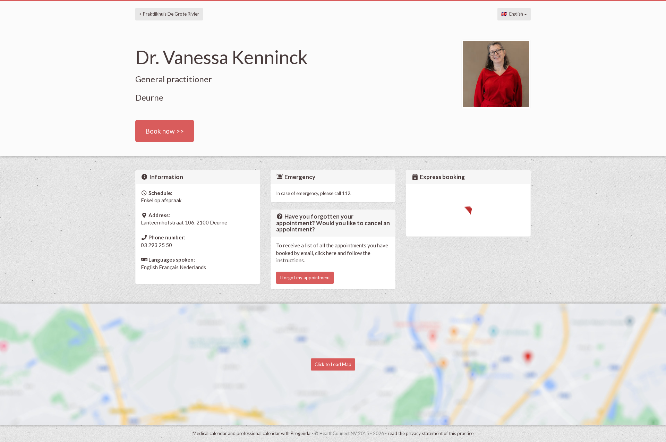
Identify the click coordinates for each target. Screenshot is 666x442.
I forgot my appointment (305, 277)
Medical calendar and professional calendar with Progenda (251, 433)
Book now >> (164, 131)
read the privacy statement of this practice (430, 433)
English (515, 14)
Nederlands (193, 267)
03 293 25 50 (156, 245)
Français (169, 267)
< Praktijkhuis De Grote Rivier (169, 14)
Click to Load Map (333, 364)
